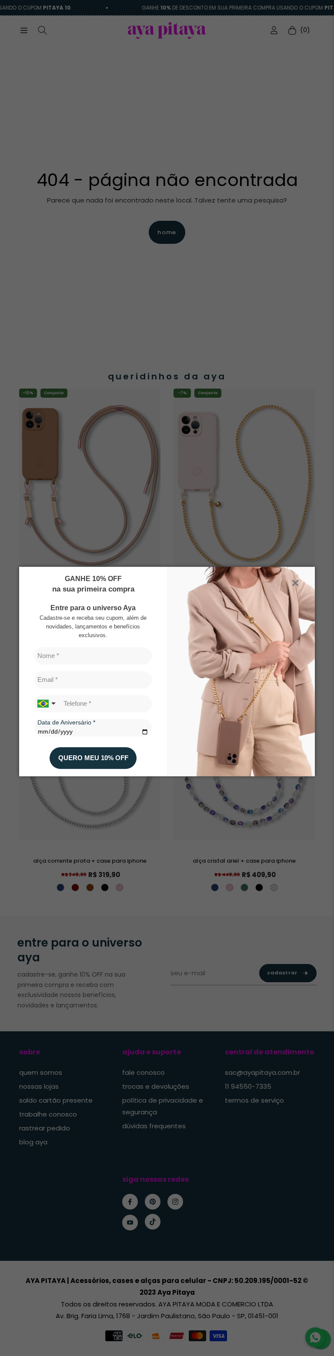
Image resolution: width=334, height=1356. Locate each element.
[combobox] (47, 703)
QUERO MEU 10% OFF (93, 757)
